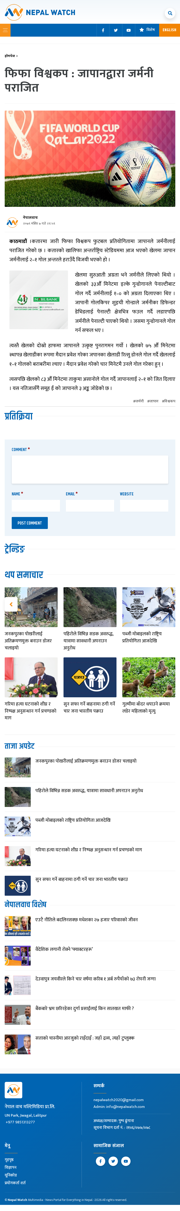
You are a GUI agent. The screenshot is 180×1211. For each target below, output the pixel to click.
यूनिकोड (11, 1175)
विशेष (150, 30)
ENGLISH (169, 30)
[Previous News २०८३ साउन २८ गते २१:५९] (11, 604)
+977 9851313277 (20, 1122)
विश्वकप (169, 401)
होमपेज (11, 56)
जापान (154, 401)
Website (127, 494)
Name (17, 494)
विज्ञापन (10, 1167)
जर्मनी (139, 401)
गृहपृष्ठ (9, 1160)
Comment (21, 450)
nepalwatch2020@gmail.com (119, 1100)
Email (72, 494)
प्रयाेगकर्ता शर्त (15, 1183)
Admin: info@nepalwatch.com (119, 1106)
